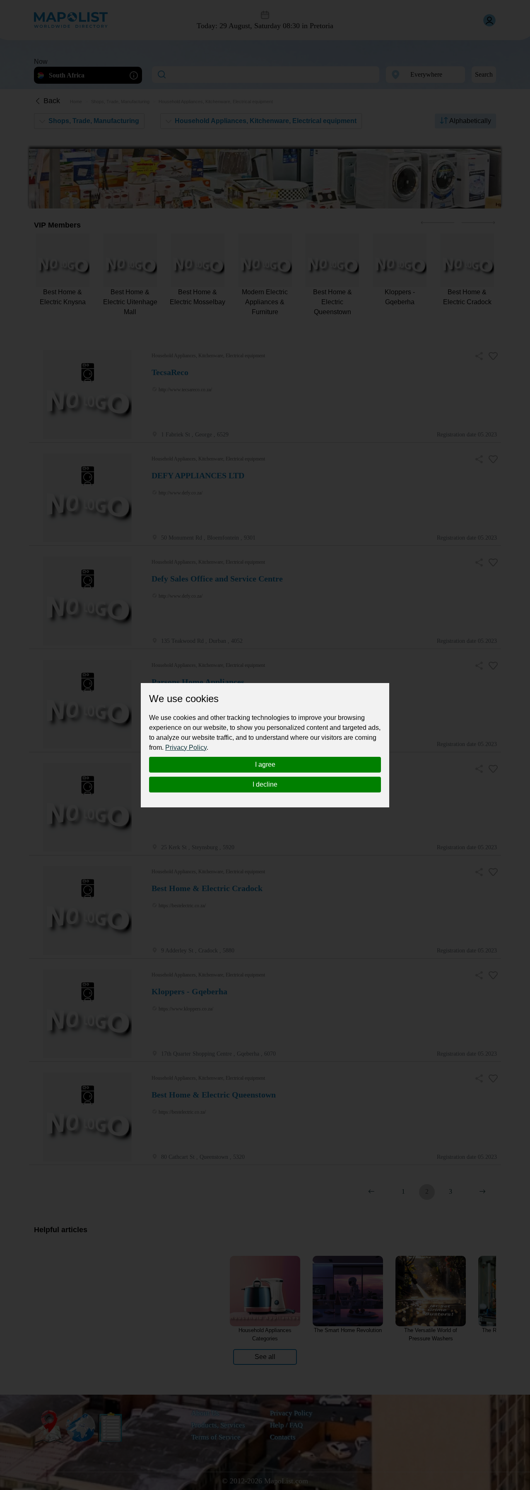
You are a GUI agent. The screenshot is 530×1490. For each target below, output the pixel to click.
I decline (265, 784)
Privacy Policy (186, 747)
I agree (265, 764)
